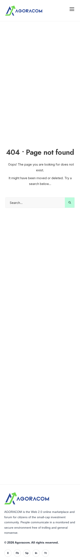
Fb (17, 553)
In (36, 553)
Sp (26, 553)
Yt (45, 553)
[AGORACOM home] (23, 11)
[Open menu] (72, 9)
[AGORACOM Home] (26, 498)
